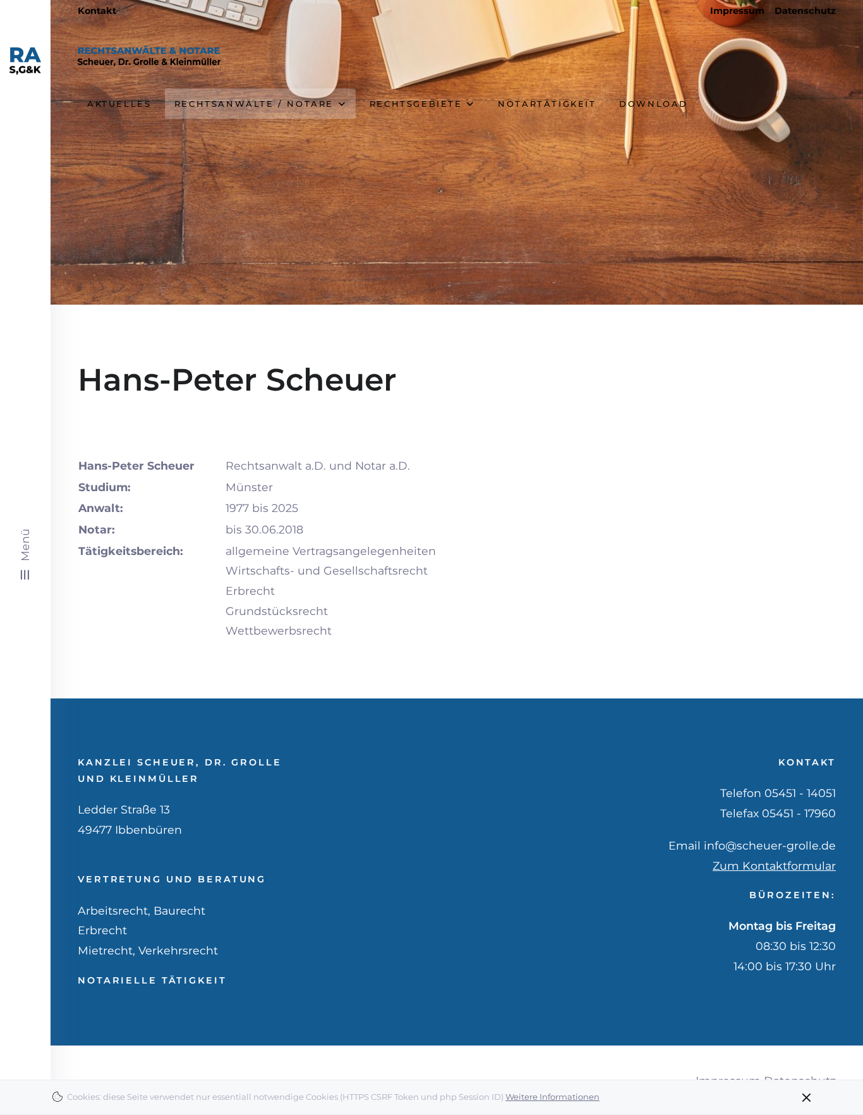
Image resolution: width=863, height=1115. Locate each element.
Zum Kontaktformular (774, 865)
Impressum (737, 10)
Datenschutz (805, 10)
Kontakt (97, 10)
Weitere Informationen (552, 1097)
